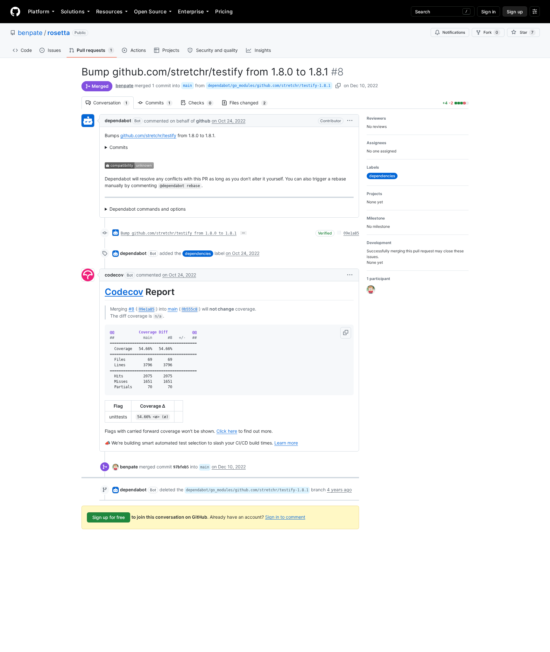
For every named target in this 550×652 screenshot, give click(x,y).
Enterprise (191, 11)
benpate (30, 33)
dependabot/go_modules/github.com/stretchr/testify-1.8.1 (269, 85)
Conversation (113, 102)
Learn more (286, 442)
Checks (203, 102)
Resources (109, 11)
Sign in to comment (285, 516)
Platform (38, 11)
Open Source (150, 11)
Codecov (124, 291)
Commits (161, 102)
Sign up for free (108, 517)
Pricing (224, 11)
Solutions (73, 11)
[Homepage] (15, 11)
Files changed (250, 102)
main (187, 85)
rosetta (58, 33)
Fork (490, 32)
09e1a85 (351, 233)
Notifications (453, 32)
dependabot (118, 120)
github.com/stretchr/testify (148, 135)
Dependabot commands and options (147, 209)
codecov (114, 274)
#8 (131, 309)
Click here (226, 431)
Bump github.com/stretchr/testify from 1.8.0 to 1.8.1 (178, 233)
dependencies (198, 253)
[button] (350, 120)
